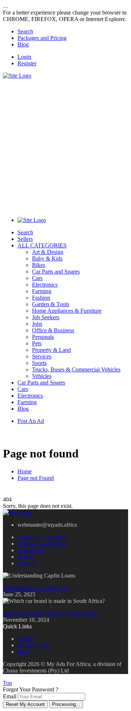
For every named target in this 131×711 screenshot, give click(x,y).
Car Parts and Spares (56, 271)
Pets (36, 343)
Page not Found (35, 478)
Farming (41, 291)
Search (25, 31)
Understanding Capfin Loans (36, 588)
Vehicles (41, 376)
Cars (37, 278)
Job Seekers (45, 317)
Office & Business (53, 330)
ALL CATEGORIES (42, 245)
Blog (23, 44)
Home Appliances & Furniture (67, 311)
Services (41, 356)
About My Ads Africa (42, 537)
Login (24, 57)
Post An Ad (30, 421)
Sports (39, 363)
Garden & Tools (50, 304)
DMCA (26, 563)
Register (26, 63)
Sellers (25, 239)
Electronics (44, 284)
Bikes (38, 265)
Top (7, 683)
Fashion (41, 298)
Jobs (37, 324)
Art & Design (47, 252)
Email (9, 696)
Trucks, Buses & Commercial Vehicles (76, 369)
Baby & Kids (47, 258)
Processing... (66, 704)
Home (24, 471)
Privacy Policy (34, 645)
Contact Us (30, 550)
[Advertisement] (65, 144)
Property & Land (51, 350)
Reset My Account (25, 704)
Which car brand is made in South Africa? (51, 613)
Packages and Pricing (42, 38)
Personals (43, 337)
